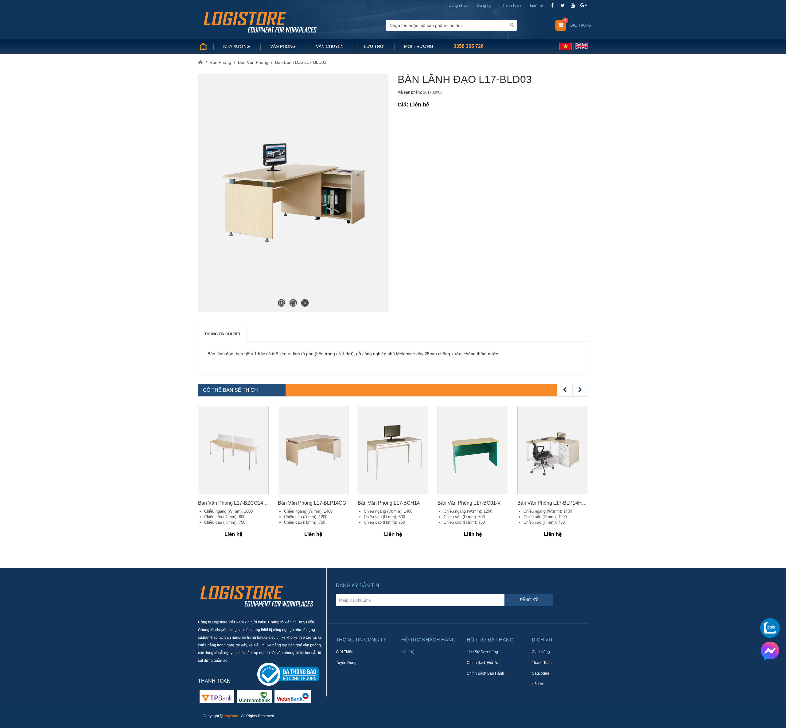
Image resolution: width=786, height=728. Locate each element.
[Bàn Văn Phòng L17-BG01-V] (473, 450)
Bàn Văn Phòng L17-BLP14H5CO (552, 503)
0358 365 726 (468, 46)
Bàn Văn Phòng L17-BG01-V (469, 503)
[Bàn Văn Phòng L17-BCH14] (393, 450)
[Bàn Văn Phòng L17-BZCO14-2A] (233, 450)
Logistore (231, 716)
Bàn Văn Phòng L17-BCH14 (389, 503)
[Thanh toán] (254, 696)
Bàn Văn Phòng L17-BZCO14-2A (233, 503)
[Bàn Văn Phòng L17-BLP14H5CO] (553, 450)
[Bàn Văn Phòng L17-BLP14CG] (313, 450)
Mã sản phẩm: (410, 92)
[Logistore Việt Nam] (260, 21)
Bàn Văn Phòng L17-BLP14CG (312, 503)
